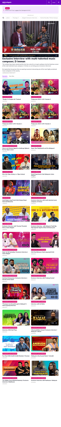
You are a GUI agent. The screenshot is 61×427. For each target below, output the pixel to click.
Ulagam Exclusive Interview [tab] (29, 18)
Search (48, 2)
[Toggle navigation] (58, 2)
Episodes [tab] (4, 76)
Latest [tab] (8, 18)
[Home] (6, 2)
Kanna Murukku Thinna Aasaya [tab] (49, 18)
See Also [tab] (11, 76)
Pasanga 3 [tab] (16, 18)
